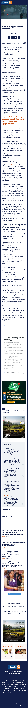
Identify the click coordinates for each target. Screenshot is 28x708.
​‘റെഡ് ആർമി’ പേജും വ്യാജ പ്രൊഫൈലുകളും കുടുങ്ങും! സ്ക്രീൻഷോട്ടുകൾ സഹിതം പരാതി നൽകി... (12, 564)
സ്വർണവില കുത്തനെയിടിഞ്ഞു (21, 657)
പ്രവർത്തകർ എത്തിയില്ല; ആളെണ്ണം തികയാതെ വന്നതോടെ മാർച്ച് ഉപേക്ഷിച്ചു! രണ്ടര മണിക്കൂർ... (13, 554)
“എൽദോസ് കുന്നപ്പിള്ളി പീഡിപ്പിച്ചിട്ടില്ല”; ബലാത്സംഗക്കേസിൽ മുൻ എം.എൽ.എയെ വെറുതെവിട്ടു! (12, 451)
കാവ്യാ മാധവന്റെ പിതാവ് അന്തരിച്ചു (7, 657)
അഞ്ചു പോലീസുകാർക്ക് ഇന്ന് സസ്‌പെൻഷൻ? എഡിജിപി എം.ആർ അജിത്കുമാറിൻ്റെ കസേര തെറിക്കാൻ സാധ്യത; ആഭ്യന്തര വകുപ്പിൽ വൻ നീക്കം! (12, 473)
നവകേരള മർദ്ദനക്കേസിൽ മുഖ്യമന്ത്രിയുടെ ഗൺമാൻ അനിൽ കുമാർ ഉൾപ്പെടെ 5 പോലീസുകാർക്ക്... (14, 543)
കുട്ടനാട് (12, 164)
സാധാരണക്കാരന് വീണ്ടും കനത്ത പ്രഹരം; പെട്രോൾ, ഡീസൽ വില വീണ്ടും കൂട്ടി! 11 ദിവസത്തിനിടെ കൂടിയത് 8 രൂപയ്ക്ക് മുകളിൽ (12, 461)
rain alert (23, 410)
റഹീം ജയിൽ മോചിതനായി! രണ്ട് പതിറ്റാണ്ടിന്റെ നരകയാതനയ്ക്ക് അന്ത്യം (13, 532)
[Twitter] (12, 37)
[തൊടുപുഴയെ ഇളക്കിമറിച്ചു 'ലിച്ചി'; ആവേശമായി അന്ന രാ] (14, 580)
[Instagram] (10, 706)
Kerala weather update (8, 410)
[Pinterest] (15, 37)
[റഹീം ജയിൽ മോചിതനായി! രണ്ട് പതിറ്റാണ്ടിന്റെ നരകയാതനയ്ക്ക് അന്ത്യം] (14, 523)
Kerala (4, 22)
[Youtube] (20, 706)
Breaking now (7, 446)
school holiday (6, 412)
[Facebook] (9, 37)
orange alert (17, 410)
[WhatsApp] (19, 37)
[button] (25, 2)
